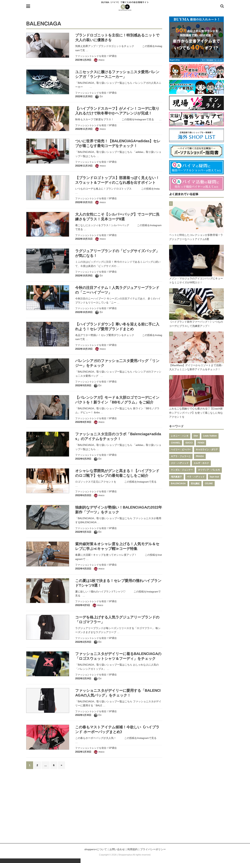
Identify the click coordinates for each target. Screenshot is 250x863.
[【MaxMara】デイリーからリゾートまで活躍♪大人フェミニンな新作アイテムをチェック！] (196, 361)
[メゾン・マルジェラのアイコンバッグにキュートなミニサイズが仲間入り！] (196, 274)
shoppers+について (95, 849)
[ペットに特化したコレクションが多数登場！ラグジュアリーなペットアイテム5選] (196, 230)
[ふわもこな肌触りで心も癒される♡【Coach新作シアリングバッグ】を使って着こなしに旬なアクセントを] (196, 404)
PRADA (200, 456)
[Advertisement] (125, 808)
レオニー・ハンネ (180, 436)
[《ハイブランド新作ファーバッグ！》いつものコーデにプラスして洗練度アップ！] (196, 317)
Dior (196, 436)
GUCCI (189, 442)
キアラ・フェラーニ (181, 456)
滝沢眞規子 (176, 476)
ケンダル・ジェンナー (182, 470)
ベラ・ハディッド (196, 476)
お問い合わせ (117, 849)
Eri (101, 96)
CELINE (209, 483)
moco (101, 59)
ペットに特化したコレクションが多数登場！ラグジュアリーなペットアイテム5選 (196, 236)
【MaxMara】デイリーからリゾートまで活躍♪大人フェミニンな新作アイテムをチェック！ (195, 367)
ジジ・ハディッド (180, 463)
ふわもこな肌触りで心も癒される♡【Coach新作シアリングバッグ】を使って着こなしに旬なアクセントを (196, 412)
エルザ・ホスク (201, 463)
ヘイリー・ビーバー (181, 449)
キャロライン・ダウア (207, 449)
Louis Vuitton (210, 436)
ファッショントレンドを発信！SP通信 (96, 56)
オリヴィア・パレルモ (209, 470)
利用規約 (132, 849)
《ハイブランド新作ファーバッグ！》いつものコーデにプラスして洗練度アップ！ (196, 323)
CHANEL (175, 442)
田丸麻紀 (195, 483)
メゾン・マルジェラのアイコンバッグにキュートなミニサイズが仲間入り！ (196, 280)
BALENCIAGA (178, 483)
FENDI (201, 442)
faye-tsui (214, 476)
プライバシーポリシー (153, 849)
